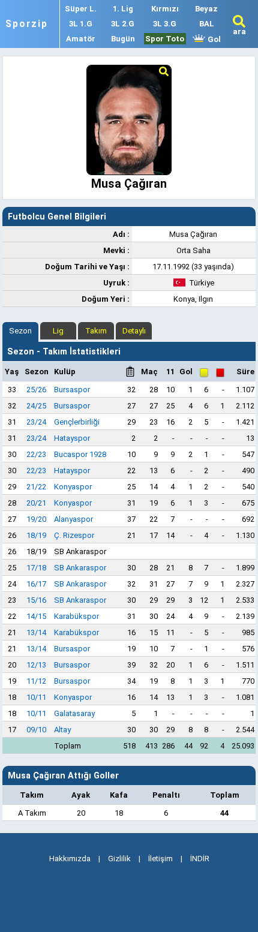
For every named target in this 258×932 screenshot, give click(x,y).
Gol (213, 39)
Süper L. (81, 8)
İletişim (160, 858)
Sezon (20, 330)
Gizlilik (119, 858)
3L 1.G (80, 23)
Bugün (123, 38)
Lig (58, 330)
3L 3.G (164, 23)
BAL (206, 23)
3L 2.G (122, 23)
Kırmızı (165, 8)
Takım (96, 330)
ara (239, 31)
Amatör (80, 38)
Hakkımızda (70, 858)
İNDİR (199, 858)
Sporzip (26, 24)
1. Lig (123, 8)
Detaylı (134, 330)
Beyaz (206, 8)
